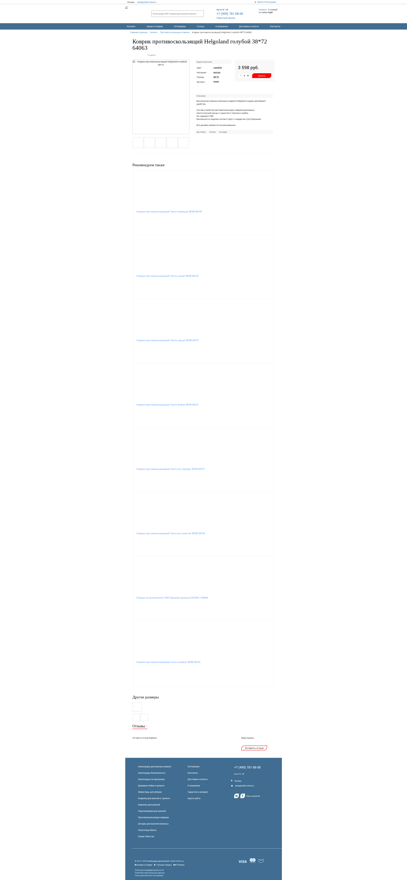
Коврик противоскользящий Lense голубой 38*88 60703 (168, 662)
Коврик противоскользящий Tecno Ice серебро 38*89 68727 (171, 469)
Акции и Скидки (155, 26)
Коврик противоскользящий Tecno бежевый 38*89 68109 (169, 211)
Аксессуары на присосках (151, 779)
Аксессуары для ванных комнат (154, 766)
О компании (221, 26)
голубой (217, 67)
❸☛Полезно (178, 864)
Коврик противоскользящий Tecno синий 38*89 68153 (167, 275)
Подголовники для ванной (152, 810)
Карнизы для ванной (149, 804)
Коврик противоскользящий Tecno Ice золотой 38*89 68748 (171, 533)
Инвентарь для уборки (150, 791)
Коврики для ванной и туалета (154, 798)
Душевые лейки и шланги (151, 785)
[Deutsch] (279, 2)
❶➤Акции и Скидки (143, 864)
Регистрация (270, 2)
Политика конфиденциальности (149, 870)
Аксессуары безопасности (151, 772)
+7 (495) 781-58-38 (230, 13)
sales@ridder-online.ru (146, 2)
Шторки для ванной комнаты (153, 823)
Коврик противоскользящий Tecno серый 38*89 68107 (168, 340)
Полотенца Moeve (147, 830)
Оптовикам (180, 26)
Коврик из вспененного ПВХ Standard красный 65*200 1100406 (172, 597)
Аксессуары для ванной (158, 861)
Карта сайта (194, 798)
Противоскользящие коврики (153, 817)
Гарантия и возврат (198, 791)
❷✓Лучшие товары (163, 864)
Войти (260, 2)
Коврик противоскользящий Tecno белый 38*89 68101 (168, 404)
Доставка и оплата (249, 26)
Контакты (275, 26)
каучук (216, 72)
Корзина (263, 9)
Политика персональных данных (150, 872)
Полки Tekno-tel (146, 836)
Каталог (131, 26)
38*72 (216, 77)
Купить (262, 75)
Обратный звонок (226, 17)
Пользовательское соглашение (149, 875)
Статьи (200, 26)
